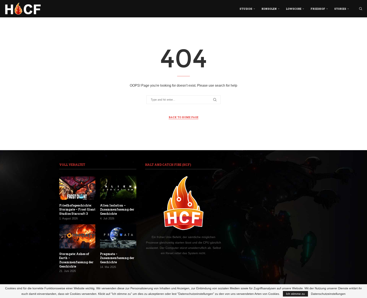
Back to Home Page (183, 117)
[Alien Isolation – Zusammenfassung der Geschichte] (118, 188)
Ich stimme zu (295, 293)
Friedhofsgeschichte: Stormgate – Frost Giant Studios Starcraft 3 (77, 209)
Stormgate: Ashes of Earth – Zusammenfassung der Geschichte (76, 260)
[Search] (361, 8)
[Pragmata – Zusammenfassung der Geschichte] (118, 236)
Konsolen (269, 8)
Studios (246, 8)
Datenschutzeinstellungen (328, 293)
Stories (340, 8)
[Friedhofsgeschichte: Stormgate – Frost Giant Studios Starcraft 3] (77, 188)
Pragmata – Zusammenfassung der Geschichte (117, 258)
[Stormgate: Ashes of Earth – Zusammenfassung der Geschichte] (77, 236)
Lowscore (293, 8)
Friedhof (318, 8)
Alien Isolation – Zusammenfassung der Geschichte (117, 209)
